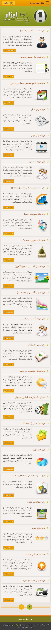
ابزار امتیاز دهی (38, 528)
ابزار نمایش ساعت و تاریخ (34, 580)
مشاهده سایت (9, 50)
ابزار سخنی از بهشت (36, 345)
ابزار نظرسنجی (39, 449)
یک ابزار (15, 625)
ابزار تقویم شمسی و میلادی (33, 319)
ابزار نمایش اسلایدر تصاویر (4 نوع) (30, 266)
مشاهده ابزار (9, 76)
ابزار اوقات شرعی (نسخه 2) (33, 240)
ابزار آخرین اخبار (38, 109)
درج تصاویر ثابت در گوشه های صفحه (28, 476)
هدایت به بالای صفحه (35, 554)
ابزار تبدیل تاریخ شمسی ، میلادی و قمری (27, 83)
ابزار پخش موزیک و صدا (34, 214)
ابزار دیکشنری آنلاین (36, 502)
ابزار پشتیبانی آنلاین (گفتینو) (32, 31)
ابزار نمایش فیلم (38, 135)
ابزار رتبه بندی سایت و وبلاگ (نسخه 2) (28, 188)
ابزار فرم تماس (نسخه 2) (34, 423)
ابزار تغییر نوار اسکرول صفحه (33, 57)
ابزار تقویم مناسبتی (37, 162)
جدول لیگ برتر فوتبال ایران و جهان (30, 397)
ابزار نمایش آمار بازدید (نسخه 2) (31, 292)
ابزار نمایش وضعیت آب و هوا (32, 371)
